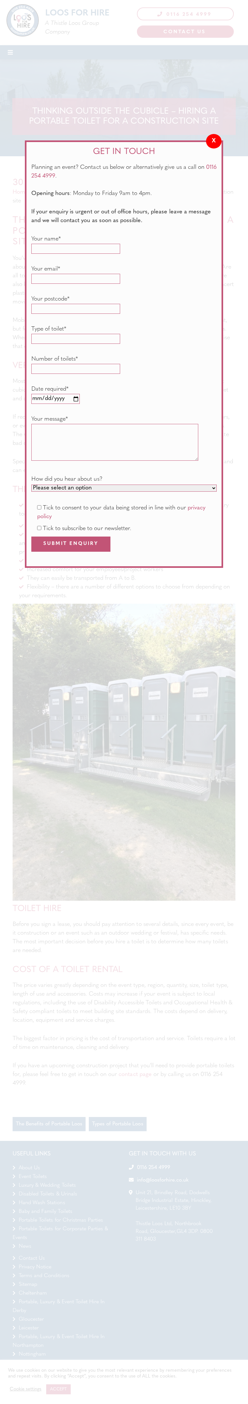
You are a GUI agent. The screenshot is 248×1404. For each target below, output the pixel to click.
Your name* (46, 239)
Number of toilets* (54, 359)
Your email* (45, 269)
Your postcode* (50, 299)
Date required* (49, 389)
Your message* (49, 419)
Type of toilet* (48, 329)
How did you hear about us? (66, 479)
